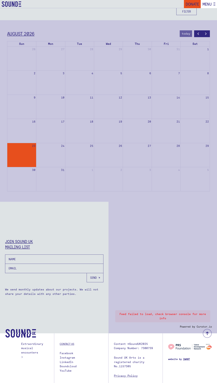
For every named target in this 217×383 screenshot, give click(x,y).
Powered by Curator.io (196, 326)
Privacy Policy (126, 376)
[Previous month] (198, 33)
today (186, 33)
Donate (192, 4)
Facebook (66, 353)
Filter (186, 11)
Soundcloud (68, 366)
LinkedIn (66, 362)
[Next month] (206, 33)
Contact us (67, 344)
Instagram (67, 357)
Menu (207, 4)
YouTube (66, 370)
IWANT (186, 359)
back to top (207, 333)
